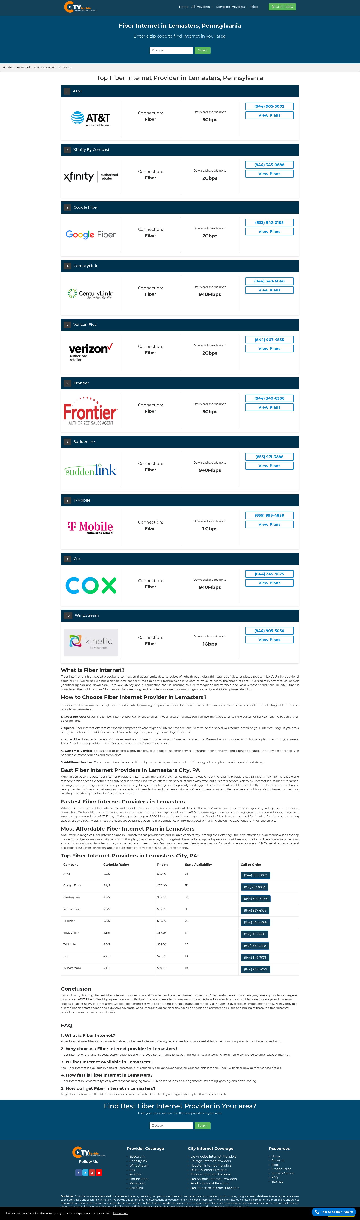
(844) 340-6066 (255, 899)
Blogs (275, 1165)
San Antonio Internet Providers (213, 1179)
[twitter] (85, 1172)
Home (183, 7)
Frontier (135, 1174)
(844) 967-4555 (255, 910)
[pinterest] (92, 1172)
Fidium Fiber (138, 1179)
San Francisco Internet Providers (214, 1188)
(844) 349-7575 (255, 957)
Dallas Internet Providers (208, 1170)
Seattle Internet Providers (209, 1183)
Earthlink (136, 1188)
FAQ (275, 1177)
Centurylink (138, 1161)
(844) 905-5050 (255, 969)
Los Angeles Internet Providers (213, 1156)
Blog (254, 7)
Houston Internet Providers (211, 1165)
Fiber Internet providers (41, 67)
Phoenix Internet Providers (210, 1174)
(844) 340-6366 (255, 922)
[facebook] (78, 1172)
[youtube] (99, 1172)
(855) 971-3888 (254, 934)
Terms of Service (283, 1173)
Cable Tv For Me (15, 67)
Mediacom (137, 1183)
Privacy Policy (281, 1169)
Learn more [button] (120, 1213)
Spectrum (137, 1156)
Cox (132, 1170)
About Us (278, 1160)
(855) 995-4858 (255, 946)
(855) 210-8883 (282, 7)
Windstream (138, 1165)
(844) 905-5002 (255, 875)
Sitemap (277, 1181)
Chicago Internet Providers (210, 1161)
